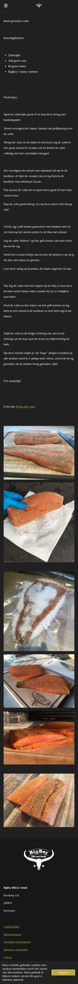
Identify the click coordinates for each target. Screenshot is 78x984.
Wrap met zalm (25, 406)
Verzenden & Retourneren (17, 941)
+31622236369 (11, 926)
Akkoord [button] (63, 972)
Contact (8, 957)
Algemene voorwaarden (16, 949)
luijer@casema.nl (12, 934)
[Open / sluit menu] (6, 5)
